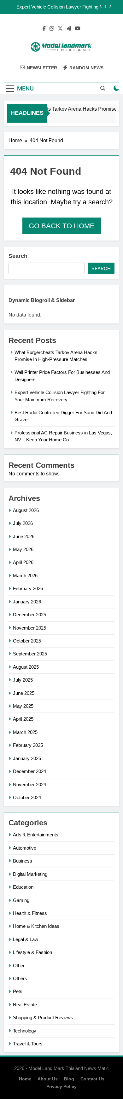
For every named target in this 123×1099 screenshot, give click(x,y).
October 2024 (27, 797)
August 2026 (26, 510)
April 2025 (23, 719)
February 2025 (28, 745)
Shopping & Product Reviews (43, 1017)
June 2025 (23, 693)
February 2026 (28, 588)
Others (20, 978)
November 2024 (29, 784)
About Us (48, 1078)
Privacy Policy (61, 1086)
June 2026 (23, 536)
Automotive (24, 848)
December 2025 (29, 614)
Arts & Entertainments (35, 834)
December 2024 (29, 771)
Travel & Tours (28, 1043)
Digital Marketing (30, 874)
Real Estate (25, 1004)
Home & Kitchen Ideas (36, 926)
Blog (69, 1078)
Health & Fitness (30, 913)
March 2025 (25, 732)
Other (19, 965)
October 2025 (27, 640)
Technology (24, 1030)
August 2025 (26, 667)
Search (18, 256)
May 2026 (23, 549)
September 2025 (30, 653)
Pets (17, 991)
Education (23, 887)
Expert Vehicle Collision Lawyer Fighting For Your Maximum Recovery (57, 6)
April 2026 (23, 562)
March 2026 (25, 575)
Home (25, 1078)
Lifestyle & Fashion (32, 952)
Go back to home (62, 226)
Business (22, 860)
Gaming (21, 900)
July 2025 (23, 680)
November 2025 (29, 628)
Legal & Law (25, 939)
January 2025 (27, 758)
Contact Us (92, 1078)
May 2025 (23, 706)
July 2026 (23, 523)
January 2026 (27, 601)
